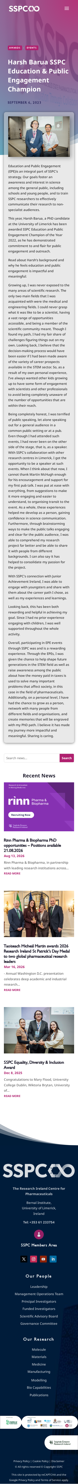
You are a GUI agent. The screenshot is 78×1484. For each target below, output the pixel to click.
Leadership (38, 1286)
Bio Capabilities (39, 1387)
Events (32, 48)
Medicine (39, 1364)
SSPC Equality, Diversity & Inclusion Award (34, 1065)
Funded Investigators (39, 1308)
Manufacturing (39, 1371)
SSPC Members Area (39, 1245)
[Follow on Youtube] (43, 1259)
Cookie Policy (40, 1461)
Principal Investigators (39, 1301)
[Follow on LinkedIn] (53, 1259)
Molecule (39, 1349)
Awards (15, 48)
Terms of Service (51, 1480)
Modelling (39, 1380)
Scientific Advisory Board (39, 1316)
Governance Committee (38, 1323)
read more (12, 873)
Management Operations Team (39, 1294)
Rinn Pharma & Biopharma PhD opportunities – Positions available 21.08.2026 (32, 845)
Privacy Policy (21, 1461)
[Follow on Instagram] (33, 1259)
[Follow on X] (23, 1259)
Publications (39, 1395)
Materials (39, 1357)
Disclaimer (57, 1461)
